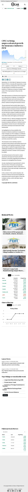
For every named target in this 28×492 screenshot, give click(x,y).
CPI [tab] (16, 305)
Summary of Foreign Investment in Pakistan (13, 385)
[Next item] (25, 8)
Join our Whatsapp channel (14, 68)
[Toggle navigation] (3, 5)
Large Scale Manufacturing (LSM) (13, 380)
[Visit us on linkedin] (13, 491)
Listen (7, 66)
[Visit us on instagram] (18, 491)
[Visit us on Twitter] (10, 491)
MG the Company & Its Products (9, 1)
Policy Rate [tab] (9, 305)
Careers (20, 489)
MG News (4, 62)
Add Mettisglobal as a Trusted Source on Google (14, 71)
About (15, 489)
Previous (5, 395)
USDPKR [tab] (19, 305)
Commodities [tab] (17, 275)
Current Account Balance (11, 392)
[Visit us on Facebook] (8, 491)
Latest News (10, 489)
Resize (20, 66)
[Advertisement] (14, 24)
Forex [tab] (12, 275)
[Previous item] (24, 8)
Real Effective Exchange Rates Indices (12, 389)
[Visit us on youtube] (20, 491)
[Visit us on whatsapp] (15, 491)
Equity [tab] (9, 275)
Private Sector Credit (10, 382)
